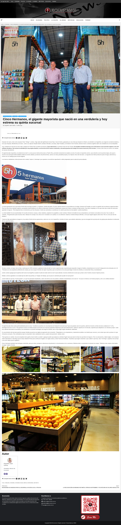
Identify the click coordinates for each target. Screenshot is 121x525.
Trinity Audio (13, 133)
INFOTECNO (41, 1)
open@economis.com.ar (48, 505)
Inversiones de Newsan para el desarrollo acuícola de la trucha (21, 486)
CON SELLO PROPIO (7, 116)
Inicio (12, 1)
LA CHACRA (28, 1)
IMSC (75, 523)
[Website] (7, 474)
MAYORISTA (36, 482)
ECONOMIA (17, 1)
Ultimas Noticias (22, 116)
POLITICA (23, 1)
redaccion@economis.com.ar (49, 501)
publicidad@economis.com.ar (49, 503)
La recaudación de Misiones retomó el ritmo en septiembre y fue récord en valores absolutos (91, 486)
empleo (25, 482)
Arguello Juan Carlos (10, 125)
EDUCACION (48, 1)
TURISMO (54, 1)
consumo (7, 482)
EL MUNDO (35, 1)
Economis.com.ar (19, 482)
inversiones (30, 482)
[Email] (5, 474)
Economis (12, 482)
